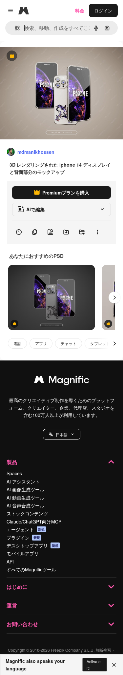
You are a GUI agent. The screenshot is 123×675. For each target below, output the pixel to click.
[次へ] (114, 297)
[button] (61, 434)
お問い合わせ (22, 624)
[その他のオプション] (97, 232)
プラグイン (23, 537)
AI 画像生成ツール (25, 489)
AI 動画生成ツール (25, 497)
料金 (79, 10)
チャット (68, 343)
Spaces (14, 473)
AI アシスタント (23, 481)
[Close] (114, 665)
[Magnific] (61, 381)
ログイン (103, 10)
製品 (12, 462)
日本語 (62, 434)
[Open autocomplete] (15, 28)
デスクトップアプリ (32, 545)
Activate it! (94, 664)
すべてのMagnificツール (31, 569)
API (10, 561)
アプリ (41, 343)
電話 (17, 343)
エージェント (26, 529)
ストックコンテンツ (27, 513)
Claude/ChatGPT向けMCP (34, 521)
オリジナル (45, 56)
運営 (12, 605)
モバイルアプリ (23, 553)
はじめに (17, 586)
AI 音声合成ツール (25, 505)
